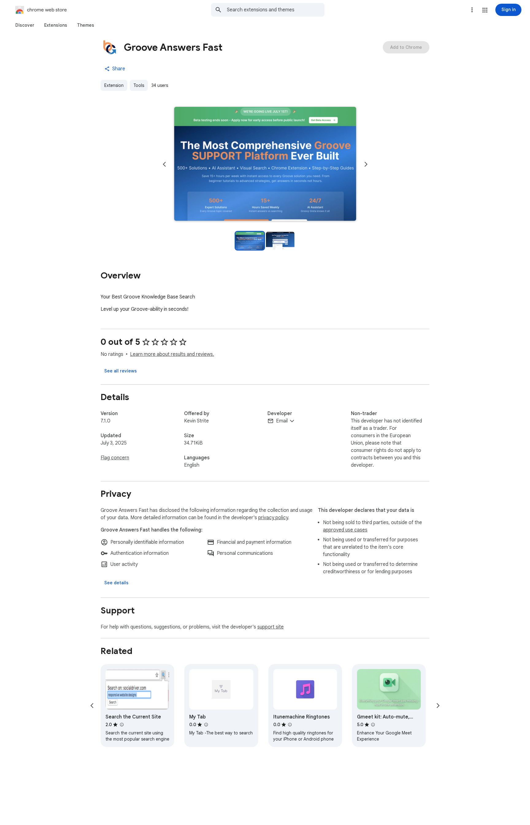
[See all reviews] (120, 371)
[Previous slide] (164, 164)
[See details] (116, 582)
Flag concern (115, 458)
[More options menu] (472, 10)
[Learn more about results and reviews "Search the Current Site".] (121, 724)
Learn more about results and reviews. (172, 354)
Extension (114, 85)
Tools (138, 85)
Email (282, 421)
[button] (485, 10)
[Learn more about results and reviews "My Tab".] (205, 724)
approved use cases (345, 530)
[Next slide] (366, 164)
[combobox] (276, 10)
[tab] (24, 25)
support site (270, 627)
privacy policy (273, 518)
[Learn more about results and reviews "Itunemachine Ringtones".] (289, 724)
